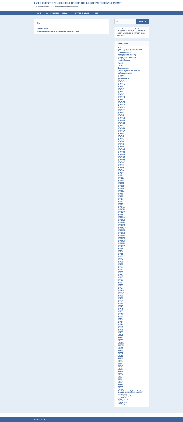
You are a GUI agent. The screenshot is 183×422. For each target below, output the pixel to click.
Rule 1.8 (120, 203)
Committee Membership (81, 13)
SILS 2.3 (120, 349)
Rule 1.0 (120, 175)
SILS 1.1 (120, 336)
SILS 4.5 (120, 371)
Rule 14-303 (121, 221)
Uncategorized (122, 397)
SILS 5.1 (120, 375)
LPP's (120, 67)
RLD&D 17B (121, 102)
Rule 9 (120, 332)
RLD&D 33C (121, 151)
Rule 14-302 (121, 219)
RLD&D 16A (121, 94)
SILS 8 (120, 379)
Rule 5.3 (120, 287)
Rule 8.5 (120, 331)
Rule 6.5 (120, 310)
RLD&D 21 (121, 115)
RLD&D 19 (121, 111)
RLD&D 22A (121, 127)
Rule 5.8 (120, 298)
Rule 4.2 (120, 277)
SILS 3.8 (120, 362)
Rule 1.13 (121, 183)
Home (39, 13)
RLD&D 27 (121, 138)
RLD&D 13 (121, 88)
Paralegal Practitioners (125, 73)
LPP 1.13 (120, 62)
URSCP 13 (121, 400)
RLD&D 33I (121, 161)
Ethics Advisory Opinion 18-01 (127, 57)
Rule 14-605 (121, 235)
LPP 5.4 (120, 64)
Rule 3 (120, 258)
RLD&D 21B (121, 119)
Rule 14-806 (121, 245)
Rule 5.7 (120, 297)
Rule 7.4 (120, 318)
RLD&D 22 (121, 125)
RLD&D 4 (121, 164)
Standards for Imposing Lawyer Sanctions (130, 391)
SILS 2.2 (120, 347)
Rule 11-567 (121, 211)
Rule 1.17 (121, 190)
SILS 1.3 (120, 339)
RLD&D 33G (121, 158)
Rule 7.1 (120, 313)
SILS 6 (120, 376)
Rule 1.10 (121, 179)
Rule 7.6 (120, 321)
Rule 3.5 (120, 266)
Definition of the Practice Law (127, 54)
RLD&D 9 (121, 172)
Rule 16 (120, 248)
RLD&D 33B (121, 149)
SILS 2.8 (120, 357)
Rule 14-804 (121, 242)
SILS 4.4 (120, 370)
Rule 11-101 (121, 208)
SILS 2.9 (120, 358)
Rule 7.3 (120, 316)
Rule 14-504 (121, 224)
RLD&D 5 (121, 166)
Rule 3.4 (120, 264)
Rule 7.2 (120, 315)
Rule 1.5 (120, 198)
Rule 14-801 (121, 238)
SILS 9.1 (120, 384)
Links (96, 13)
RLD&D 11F (121, 85)
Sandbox (120, 334)
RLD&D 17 (121, 99)
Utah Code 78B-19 (123, 402)
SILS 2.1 (120, 342)
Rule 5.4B (121, 292)
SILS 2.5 (120, 352)
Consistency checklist (124, 52)
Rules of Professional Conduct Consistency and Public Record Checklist (58, 31)
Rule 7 (120, 311)
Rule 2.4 (120, 256)
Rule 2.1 (120, 251)
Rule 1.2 (120, 193)
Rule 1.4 (120, 196)
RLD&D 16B (121, 96)
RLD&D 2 (121, 112)
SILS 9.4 (120, 389)
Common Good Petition (125, 51)
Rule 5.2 (120, 285)
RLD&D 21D (121, 122)
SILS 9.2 (120, 386)
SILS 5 (120, 373)
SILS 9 (120, 383)
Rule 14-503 (121, 222)
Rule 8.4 (120, 329)
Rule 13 (120, 214)
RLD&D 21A (121, 117)
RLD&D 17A (121, 101)
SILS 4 (120, 363)
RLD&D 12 (121, 86)
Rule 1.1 (120, 177)
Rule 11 (120, 206)
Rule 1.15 (121, 187)
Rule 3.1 (120, 260)
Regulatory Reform (123, 78)
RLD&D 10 (121, 81)
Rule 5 (120, 282)
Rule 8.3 (120, 328)
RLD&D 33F (121, 156)
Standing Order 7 (123, 394)
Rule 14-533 (121, 230)
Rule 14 (120, 216)
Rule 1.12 (121, 182)
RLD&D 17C (121, 104)
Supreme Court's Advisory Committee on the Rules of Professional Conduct (78, 3)
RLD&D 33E (121, 154)
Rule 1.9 (120, 204)
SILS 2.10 (121, 344)
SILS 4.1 (120, 365)
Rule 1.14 (121, 185)
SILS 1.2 (120, 337)
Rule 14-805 (121, 243)
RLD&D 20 (121, 114)
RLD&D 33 (121, 146)
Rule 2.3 (120, 255)
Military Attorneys (123, 68)
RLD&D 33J (121, 162)
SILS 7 (120, 378)
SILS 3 (120, 360)
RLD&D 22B (121, 128)
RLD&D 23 (121, 132)
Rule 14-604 (121, 234)
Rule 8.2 (120, 326)
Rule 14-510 (121, 227)
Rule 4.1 (120, 276)
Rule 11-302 (121, 209)
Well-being (121, 404)
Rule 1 (120, 174)
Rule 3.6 (120, 268)
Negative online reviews (125, 72)
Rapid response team (124, 77)
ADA (119, 47)
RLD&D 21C (121, 120)
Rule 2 (120, 250)
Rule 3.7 (120, 269)
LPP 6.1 (120, 65)
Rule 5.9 (120, 300)
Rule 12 (120, 213)
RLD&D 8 (121, 170)
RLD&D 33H (121, 159)
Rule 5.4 (120, 289)
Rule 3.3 (120, 263)
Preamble (121, 75)
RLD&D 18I (121, 107)
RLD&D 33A (121, 148)
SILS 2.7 (120, 355)
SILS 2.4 (120, 350)
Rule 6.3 (120, 306)
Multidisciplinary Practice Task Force (129, 70)
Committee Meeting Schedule (56, 13)
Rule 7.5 (120, 319)
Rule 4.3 (120, 279)
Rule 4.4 (120, 281)
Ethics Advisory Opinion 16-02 (127, 55)
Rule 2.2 (120, 253)
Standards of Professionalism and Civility (130, 392)
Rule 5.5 (120, 294)
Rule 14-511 (121, 229)
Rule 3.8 (120, 271)
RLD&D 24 (121, 133)
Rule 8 (120, 323)
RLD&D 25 (121, 135)
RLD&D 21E (121, 124)
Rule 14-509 (121, 226)
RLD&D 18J (121, 109)
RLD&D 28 (121, 140)
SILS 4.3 (120, 368)
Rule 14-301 (121, 217)
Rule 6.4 (120, 308)
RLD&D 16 (121, 93)
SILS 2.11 (121, 345)
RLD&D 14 (121, 89)
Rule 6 (120, 302)
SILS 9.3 (120, 387)
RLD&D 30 (121, 145)
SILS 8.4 (120, 381)
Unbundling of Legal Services (126, 396)
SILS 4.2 (120, 366)
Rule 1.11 (121, 180)
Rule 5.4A (121, 290)
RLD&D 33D (121, 153)
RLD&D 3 (121, 143)
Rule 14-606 (121, 237)
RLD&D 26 (121, 136)
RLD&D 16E (121, 98)
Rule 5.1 (120, 284)
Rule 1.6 (120, 200)
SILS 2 (120, 341)
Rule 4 (120, 274)
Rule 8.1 (120, 324)
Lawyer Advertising (124, 60)
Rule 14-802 (121, 240)
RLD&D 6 (121, 167)
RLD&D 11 (121, 83)
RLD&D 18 (121, 106)
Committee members (43, 28)
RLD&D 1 (121, 80)
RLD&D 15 (121, 91)
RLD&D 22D (121, 130)
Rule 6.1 (120, 303)
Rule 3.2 (120, 261)
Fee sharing (121, 59)
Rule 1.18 (121, 192)
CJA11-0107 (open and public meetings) (130, 49)
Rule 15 (120, 247)
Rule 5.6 (120, 295)
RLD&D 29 (121, 141)
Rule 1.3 (120, 195)
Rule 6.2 (120, 305)
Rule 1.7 (120, 201)
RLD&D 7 (121, 169)
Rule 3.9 (120, 272)
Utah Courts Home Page (40, 419)
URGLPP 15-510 (123, 399)
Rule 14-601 (121, 232)
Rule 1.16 (121, 188)
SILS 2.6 (120, 353)
